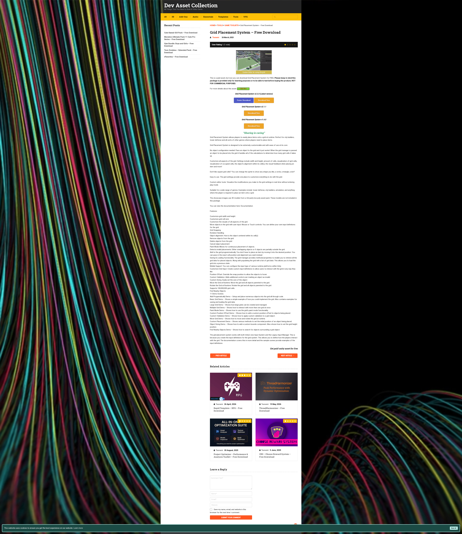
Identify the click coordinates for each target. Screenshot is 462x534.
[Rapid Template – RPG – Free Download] (231, 386)
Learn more (78, 528)
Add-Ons (183, 17)
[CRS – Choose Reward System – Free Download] (277, 432)
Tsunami (215, 37)
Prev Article (221, 356)
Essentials (208, 17)
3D (173, 17)
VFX (245, 17)
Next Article (286, 356)
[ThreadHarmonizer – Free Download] (277, 386)
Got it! (453, 528)
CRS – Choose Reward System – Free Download (275, 455)
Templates (223, 17)
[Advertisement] (182, 99)
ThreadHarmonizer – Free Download (272, 409)
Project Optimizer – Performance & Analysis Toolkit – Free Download (231, 455)
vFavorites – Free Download (176, 57)
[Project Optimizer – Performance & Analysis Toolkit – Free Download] (231, 432)
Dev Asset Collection (191, 5)
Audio (195, 17)
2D (165, 17)
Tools (235, 17)
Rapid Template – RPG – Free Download (228, 409)
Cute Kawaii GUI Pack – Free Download (180, 33)
